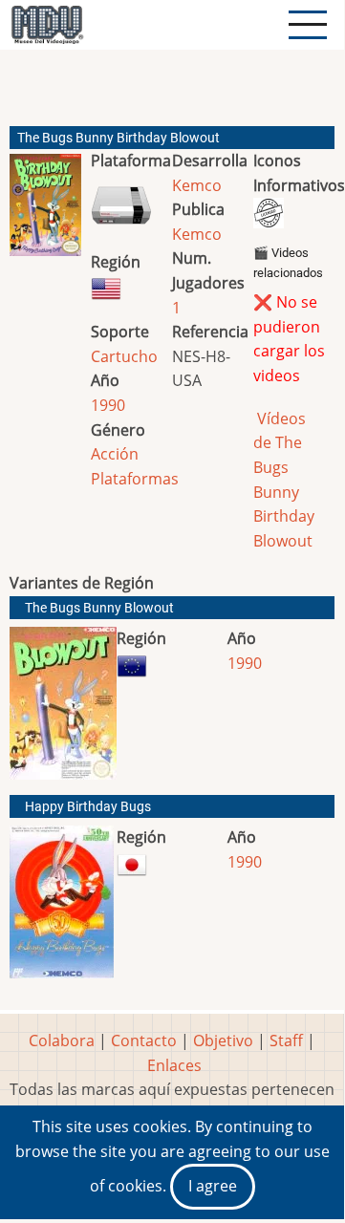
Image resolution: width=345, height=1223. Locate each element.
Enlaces (174, 1065)
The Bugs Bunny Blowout (99, 608)
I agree (212, 1185)
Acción (115, 453)
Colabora (62, 1040)
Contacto (144, 1040)
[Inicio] (47, 25)
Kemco (197, 185)
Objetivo (223, 1040)
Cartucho (124, 356)
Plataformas (135, 478)
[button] (45, 212)
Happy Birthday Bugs (88, 807)
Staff (286, 1040)
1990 (108, 405)
